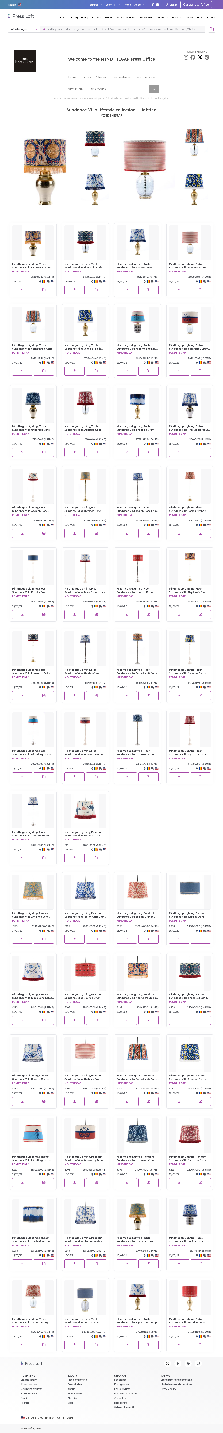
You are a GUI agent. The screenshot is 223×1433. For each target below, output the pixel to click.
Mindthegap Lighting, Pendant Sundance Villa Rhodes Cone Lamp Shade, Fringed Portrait (30, 1077)
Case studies (75, 1384)
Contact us (120, 1398)
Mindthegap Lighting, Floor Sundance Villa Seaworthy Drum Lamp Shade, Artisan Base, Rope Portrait (84, 752)
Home (63, 17)
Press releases (126, 17)
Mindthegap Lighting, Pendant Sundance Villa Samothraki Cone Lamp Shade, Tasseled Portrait (137, 1077)
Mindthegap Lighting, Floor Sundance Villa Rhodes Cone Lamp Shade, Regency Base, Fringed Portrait (81, 671)
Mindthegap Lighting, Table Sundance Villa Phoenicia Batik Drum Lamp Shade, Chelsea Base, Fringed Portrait (85, 265)
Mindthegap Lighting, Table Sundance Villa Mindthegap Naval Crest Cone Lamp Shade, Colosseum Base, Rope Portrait (137, 347)
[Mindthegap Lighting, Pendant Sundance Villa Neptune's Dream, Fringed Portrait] (138, 973)
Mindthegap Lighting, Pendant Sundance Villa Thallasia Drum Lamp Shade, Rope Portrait (31, 1239)
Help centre (120, 1402)
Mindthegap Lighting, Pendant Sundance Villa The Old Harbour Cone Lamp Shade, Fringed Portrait (84, 1239)
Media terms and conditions (176, 1384)
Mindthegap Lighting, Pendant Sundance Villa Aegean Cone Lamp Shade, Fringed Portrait (83, 834)
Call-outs (162, 17)
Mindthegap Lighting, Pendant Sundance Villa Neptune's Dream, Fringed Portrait (137, 996)
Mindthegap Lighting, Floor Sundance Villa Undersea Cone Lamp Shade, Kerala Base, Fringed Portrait (135, 752)
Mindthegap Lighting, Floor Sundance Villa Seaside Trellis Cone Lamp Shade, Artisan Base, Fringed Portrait (189, 671)
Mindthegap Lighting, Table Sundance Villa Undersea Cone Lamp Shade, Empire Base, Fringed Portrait (31, 428)
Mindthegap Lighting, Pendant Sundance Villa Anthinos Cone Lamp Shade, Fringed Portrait (30, 915)
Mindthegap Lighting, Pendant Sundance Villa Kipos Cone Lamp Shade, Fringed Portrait (32, 996)
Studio (211, 17)
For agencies (121, 1384)
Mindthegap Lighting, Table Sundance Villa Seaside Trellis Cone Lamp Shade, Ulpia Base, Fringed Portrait (83, 347)
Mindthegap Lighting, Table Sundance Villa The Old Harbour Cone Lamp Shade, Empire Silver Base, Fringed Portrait (189, 428)
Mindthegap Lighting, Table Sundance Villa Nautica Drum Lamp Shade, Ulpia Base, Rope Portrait (187, 1320)
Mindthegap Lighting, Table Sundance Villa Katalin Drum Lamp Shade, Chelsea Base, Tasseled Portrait (81, 1320)
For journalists (122, 1389)
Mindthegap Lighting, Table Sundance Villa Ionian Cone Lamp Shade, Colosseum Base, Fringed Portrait (189, 1239)
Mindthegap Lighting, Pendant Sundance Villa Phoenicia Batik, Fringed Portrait (188, 996)
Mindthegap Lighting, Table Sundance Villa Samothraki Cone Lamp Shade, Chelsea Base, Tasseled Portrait (32, 347)
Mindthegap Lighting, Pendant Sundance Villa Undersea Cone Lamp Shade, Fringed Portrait (135, 1158)
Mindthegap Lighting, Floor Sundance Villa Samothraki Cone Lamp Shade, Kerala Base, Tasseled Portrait (137, 671)
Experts (176, 17)
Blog (70, 1402)
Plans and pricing (77, 1379)
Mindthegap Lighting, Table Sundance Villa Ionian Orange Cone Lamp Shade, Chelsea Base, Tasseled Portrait (32, 1320)
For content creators (125, 1393)
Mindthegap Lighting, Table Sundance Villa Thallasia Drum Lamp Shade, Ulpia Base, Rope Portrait (135, 428)
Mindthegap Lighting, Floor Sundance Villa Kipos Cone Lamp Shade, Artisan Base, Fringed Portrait (84, 590)
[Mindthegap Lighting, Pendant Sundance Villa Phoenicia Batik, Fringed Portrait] (190, 973)
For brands (120, 1379)
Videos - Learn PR (124, 1407)
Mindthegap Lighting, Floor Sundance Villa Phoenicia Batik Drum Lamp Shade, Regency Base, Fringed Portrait (31, 671)
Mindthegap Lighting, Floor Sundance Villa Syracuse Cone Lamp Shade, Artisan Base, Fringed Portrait (187, 752)
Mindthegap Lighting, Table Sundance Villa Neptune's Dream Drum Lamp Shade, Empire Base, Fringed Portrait (32, 265)
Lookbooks (146, 17)
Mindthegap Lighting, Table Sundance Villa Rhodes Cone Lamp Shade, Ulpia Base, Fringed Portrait (137, 265)
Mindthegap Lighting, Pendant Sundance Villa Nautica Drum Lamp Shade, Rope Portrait (83, 996)
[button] (14, 4)
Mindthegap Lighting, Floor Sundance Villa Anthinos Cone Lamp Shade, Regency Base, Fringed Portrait (82, 509)
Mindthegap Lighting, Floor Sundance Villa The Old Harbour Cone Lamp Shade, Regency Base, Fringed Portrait (33, 834)
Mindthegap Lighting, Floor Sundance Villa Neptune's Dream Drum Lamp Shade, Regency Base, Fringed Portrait (189, 590)
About (71, 1389)
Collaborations (194, 17)
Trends (109, 17)
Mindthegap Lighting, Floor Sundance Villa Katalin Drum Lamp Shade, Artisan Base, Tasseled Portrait (29, 590)
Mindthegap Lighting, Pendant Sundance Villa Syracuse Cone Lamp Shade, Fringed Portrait (187, 1158)
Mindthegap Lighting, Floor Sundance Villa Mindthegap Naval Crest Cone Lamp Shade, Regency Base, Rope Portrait (33, 752)
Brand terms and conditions (176, 1379)
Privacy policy (168, 1389)
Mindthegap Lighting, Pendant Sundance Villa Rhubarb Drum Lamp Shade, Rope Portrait (83, 1077)
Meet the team (76, 1393)
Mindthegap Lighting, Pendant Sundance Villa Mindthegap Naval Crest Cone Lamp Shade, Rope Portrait (33, 1158)
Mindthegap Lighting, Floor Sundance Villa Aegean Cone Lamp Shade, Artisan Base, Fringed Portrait (30, 509)
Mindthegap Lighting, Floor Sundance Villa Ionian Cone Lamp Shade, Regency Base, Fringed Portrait (137, 509)
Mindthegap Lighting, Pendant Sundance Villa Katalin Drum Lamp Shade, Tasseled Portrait (188, 915)
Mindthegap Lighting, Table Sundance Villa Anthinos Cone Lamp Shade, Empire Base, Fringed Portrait (135, 1239)
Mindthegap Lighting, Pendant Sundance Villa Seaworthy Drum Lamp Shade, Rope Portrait (84, 1158)
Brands (96, 17)
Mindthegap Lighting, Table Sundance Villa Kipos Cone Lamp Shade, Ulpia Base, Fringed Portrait (137, 1320)
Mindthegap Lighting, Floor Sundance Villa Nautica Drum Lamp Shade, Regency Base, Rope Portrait (137, 590)
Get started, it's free (196, 4)
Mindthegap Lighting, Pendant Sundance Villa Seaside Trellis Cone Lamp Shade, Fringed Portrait (187, 1077)
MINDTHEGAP (20, 271)
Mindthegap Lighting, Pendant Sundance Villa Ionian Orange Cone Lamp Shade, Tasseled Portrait (135, 915)
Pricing (127, 4)
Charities (72, 1398)
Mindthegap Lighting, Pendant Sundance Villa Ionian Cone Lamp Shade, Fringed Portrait (85, 915)
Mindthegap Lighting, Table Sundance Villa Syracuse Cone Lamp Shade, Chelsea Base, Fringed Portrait (82, 428)
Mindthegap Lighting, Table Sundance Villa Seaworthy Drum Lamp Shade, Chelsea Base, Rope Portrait (189, 347)
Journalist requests (31, 1389)
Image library (79, 17)
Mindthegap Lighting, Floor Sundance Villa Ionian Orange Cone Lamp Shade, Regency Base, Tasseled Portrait (190, 509)
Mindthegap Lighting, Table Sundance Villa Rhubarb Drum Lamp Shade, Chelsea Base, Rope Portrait (189, 265)
